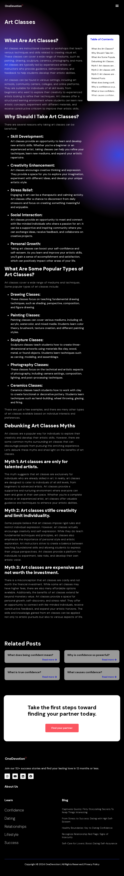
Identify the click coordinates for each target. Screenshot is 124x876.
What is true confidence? (103, 91)
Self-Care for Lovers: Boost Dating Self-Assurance (89, 843)
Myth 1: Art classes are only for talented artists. (103, 65)
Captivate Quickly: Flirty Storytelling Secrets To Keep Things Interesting (88, 811)
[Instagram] (7, 776)
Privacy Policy (92, 864)
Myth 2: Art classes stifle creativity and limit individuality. (103, 69)
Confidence (14, 810)
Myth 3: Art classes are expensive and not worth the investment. (103, 74)
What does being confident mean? (103, 82)
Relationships (15, 826)
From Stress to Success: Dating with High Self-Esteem (87, 820)
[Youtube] (15, 776)
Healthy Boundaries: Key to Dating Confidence (87, 827)
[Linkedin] (23, 776)
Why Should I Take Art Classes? (103, 53)
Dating (10, 818)
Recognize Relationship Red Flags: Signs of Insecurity (85, 836)
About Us (11, 786)
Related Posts (98, 78)
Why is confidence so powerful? (103, 86)
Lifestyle (11, 834)
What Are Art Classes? (102, 48)
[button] (116, 5)
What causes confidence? (103, 95)
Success (11, 842)
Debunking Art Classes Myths (103, 61)
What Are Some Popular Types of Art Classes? (103, 57)
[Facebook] (31, 776)
